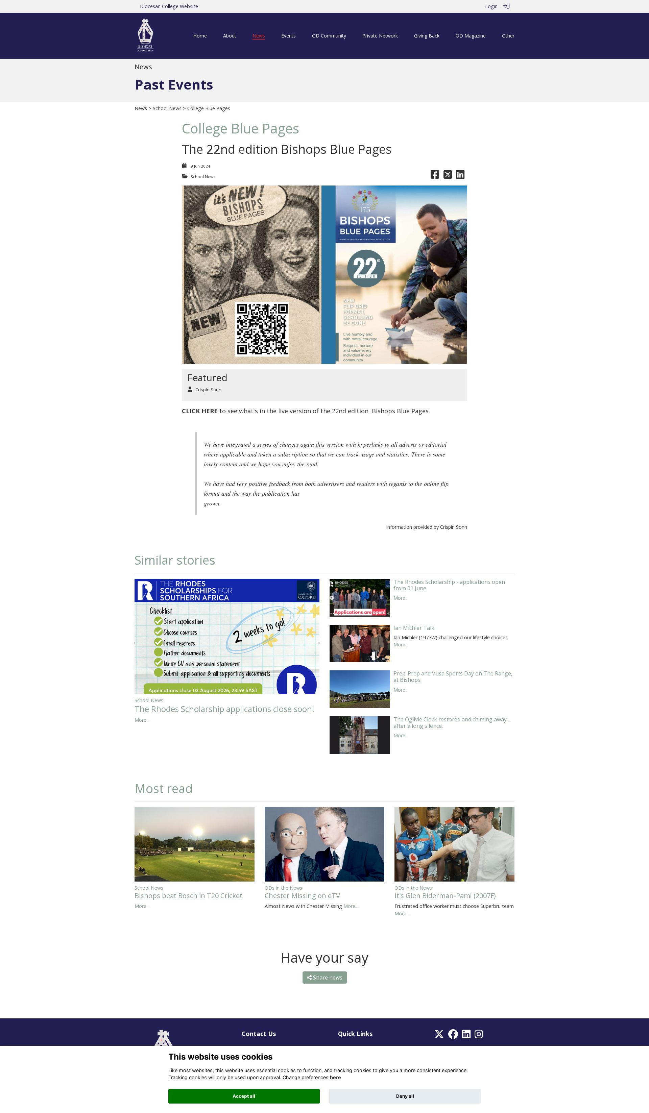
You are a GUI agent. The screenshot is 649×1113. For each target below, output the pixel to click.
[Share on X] (447, 176)
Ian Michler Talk (413, 628)
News (141, 108)
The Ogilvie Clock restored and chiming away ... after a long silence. (452, 722)
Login (491, 6)
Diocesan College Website (169, 6)
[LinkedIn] (466, 1036)
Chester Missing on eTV (302, 895)
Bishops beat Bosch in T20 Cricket (188, 895)
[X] (439, 1036)
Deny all (405, 1096)
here (335, 1077)
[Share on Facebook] (435, 176)
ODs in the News (283, 888)
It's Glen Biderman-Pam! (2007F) (445, 895)
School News (167, 108)
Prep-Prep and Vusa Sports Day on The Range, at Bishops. (452, 677)
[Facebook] (453, 1036)
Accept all (244, 1096)
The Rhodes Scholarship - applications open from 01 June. (449, 585)
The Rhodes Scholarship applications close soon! (224, 708)
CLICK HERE (200, 411)
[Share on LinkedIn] (460, 176)
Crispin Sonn (208, 390)
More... (142, 720)
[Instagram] (479, 1036)
